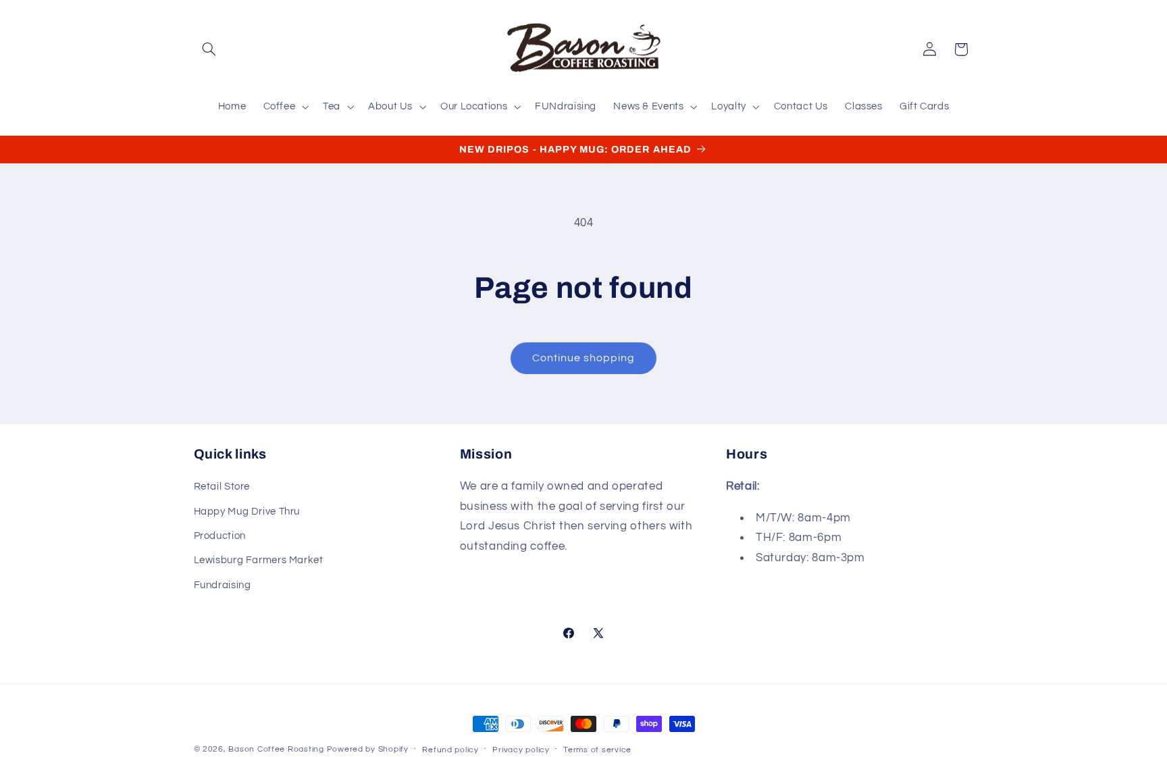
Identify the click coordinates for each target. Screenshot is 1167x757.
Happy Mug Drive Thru (247, 511)
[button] (209, 49)
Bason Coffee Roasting (275, 749)
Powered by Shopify (368, 749)
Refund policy (450, 750)
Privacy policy (520, 750)
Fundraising (222, 585)
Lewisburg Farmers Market (258, 560)
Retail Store (222, 486)
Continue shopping (584, 358)
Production (220, 536)
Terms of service (597, 750)
